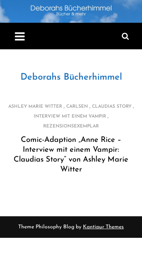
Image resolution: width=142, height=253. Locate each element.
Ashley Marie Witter (35, 106)
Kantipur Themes (103, 227)
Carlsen (77, 106)
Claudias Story (111, 106)
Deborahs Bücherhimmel (71, 77)
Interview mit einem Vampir (70, 116)
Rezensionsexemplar (71, 126)
